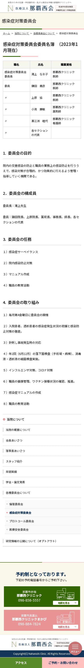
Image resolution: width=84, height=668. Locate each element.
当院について (15, 419)
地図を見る (64, 603)
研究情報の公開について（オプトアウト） (32, 541)
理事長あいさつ (15, 451)
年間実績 (11, 472)
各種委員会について (18, 493)
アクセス (21, 663)
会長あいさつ (14, 440)
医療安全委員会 (19, 529)
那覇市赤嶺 (29, 593)
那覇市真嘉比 (29, 617)
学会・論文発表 (15, 482)
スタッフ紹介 (14, 461)
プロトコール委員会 (21, 521)
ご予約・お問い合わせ (63, 663)
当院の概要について (18, 430)
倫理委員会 (16, 504)
